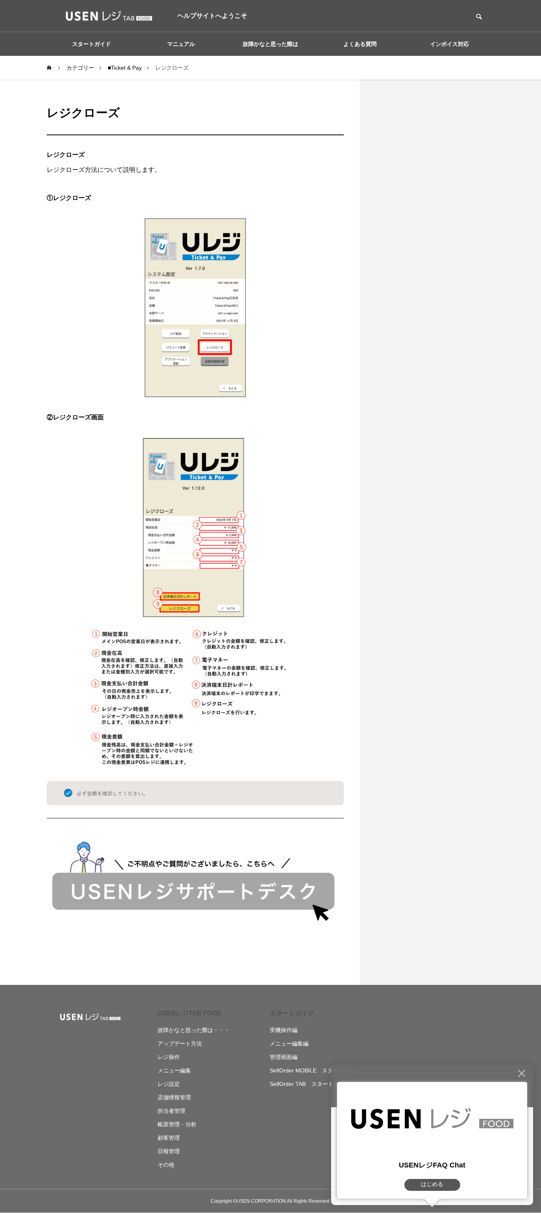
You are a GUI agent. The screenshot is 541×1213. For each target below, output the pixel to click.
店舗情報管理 (174, 1097)
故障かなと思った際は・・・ (194, 1030)
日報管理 (169, 1151)
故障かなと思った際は (270, 44)
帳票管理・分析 (177, 1124)
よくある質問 (360, 44)
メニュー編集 (174, 1070)
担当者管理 (171, 1111)
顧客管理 (169, 1138)
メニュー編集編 (289, 1043)
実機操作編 (283, 1030)
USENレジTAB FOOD (189, 1013)
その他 (166, 1165)
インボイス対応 (449, 44)
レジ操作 (169, 1057)
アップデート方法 (180, 1043)
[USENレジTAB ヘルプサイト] (106, 16)
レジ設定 (169, 1084)
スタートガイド (292, 1013)
